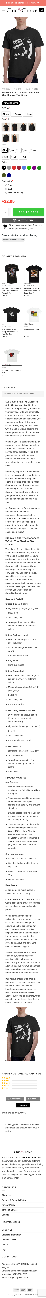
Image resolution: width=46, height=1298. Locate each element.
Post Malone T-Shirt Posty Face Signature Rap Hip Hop (10, 331)
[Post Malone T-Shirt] (34, 314)
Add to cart (28, 212)
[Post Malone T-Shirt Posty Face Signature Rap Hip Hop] (12, 314)
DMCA (5, 1244)
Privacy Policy (8, 1205)
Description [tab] (9, 388)
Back (10, 189)
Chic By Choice (28, 1157)
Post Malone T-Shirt (31, 330)
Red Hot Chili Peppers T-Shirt (11, 371)
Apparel (6, 89)
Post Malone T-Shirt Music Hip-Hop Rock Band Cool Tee (32, 290)
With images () (16, 1099)
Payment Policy (9, 1240)
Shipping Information (11, 1235)
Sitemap (6, 1215)
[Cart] (41, 10)
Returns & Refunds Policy (14, 1200)
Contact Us (7, 1230)
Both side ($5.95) (15, 193)
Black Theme (31, 89)
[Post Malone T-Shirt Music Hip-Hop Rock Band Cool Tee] (34, 274)
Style (5, 119)
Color (4, 162)
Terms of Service (10, 1210)
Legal (4, 1249)
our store (21, 518)
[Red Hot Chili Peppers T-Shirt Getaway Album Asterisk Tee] (12, 274)
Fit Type (6, 108)
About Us (6, 1195)
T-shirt (17, 89)
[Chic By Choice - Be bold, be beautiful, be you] (22, 9)
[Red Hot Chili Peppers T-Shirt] (12, 355)
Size (4, 144)
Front (10, 185)
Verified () (34, 1099)
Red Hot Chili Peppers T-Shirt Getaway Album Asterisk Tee (11, 290)
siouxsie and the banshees (13, 240)
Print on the (7, 181)
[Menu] (3, 10)
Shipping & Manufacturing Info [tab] (19, 394)
